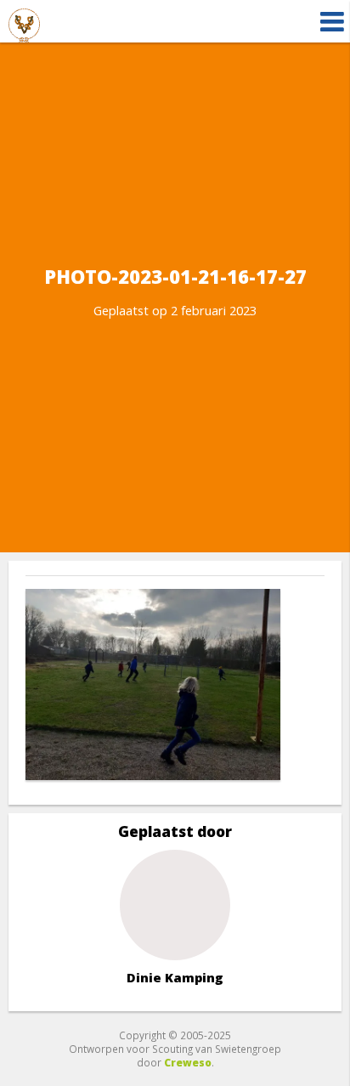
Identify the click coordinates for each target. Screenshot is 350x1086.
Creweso (188, 1062)
